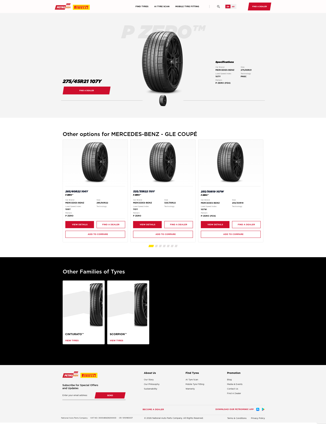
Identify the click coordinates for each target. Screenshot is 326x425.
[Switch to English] (227, 6)
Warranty (190, 388)
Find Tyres (141, 6)
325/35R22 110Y (144, 191)
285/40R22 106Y (76, 191)
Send (110, 395)
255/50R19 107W (212, 191)
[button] (151, 246)
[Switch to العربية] (233, 6)
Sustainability (150, 388)
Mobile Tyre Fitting (187, 6)
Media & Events (234, 384)
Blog (229, 379)
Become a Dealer (153, 409)
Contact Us (232, 388)
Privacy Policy (258, 418)
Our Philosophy (151, 384)
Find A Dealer (234, 393)
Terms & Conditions (237, 418)
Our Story (149, 379)
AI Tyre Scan (161, 6)
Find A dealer (86, 90)
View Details (79, 224)
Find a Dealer (110, 224)
